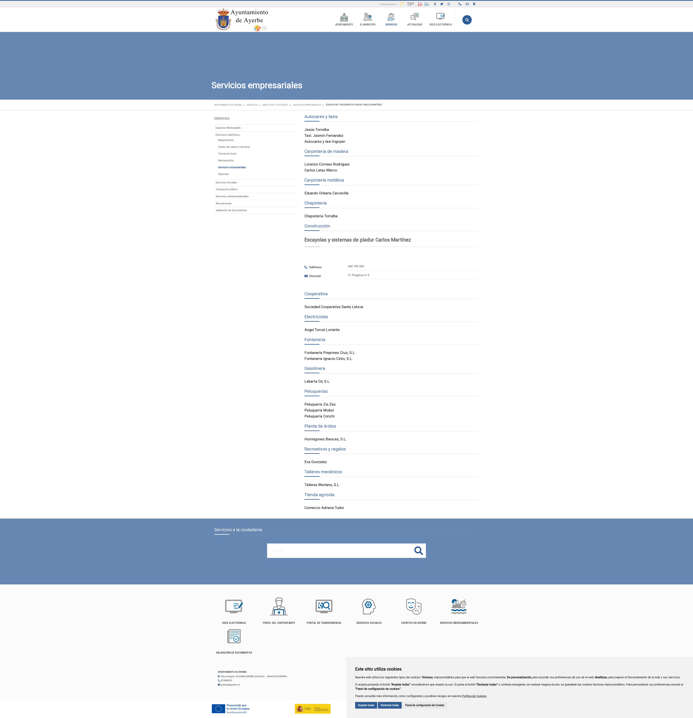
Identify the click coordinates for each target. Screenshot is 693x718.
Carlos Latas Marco (320, 170)
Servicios (391, 24)
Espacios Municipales (228, 127)
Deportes (223, 174)
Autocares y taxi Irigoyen (324, 141)
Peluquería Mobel (319, 410)
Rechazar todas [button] (390, 705)
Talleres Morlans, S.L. (322, 485)
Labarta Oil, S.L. (317, 381)
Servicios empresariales (307, 105)
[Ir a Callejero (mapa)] (474, 4)
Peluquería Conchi (319, 416)
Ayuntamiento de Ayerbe (228, 105)
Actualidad (414, 24)
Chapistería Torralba (321, 216)
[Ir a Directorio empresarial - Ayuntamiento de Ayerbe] (460, 4)
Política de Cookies (474, 696)
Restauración (226, 160)
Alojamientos (226, 140)
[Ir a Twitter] (441, 4)
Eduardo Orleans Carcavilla (326, 193)
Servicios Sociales (226, 182)
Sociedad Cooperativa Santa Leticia (333, 307)
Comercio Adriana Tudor (324, 508)
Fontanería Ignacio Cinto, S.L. (328, 358)
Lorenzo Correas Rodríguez (327, 164)
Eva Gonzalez (315, 462)
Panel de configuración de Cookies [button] (424, 705)
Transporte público (227, 189)
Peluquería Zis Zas (320, 404)
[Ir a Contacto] (467, 4)
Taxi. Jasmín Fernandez (323, 135)
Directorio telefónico (275, 105)
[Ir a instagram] (449, 4)
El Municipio (368, 24)
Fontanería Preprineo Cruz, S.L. (330, 353)
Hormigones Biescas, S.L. (325, 439)
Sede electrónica (440, 24)
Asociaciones (224, 203)
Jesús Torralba (316, 129)
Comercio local (227, 153)
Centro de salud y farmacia (234, 147)
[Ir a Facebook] (435, 4)
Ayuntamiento (344, 24)
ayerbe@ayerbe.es (230, 684)
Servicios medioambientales (232, 196)
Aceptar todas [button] (366, 705)
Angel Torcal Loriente (322, 330)
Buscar (467, 20)
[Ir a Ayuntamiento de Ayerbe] (241, 20)
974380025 (226, 680)
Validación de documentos (231, 210)
